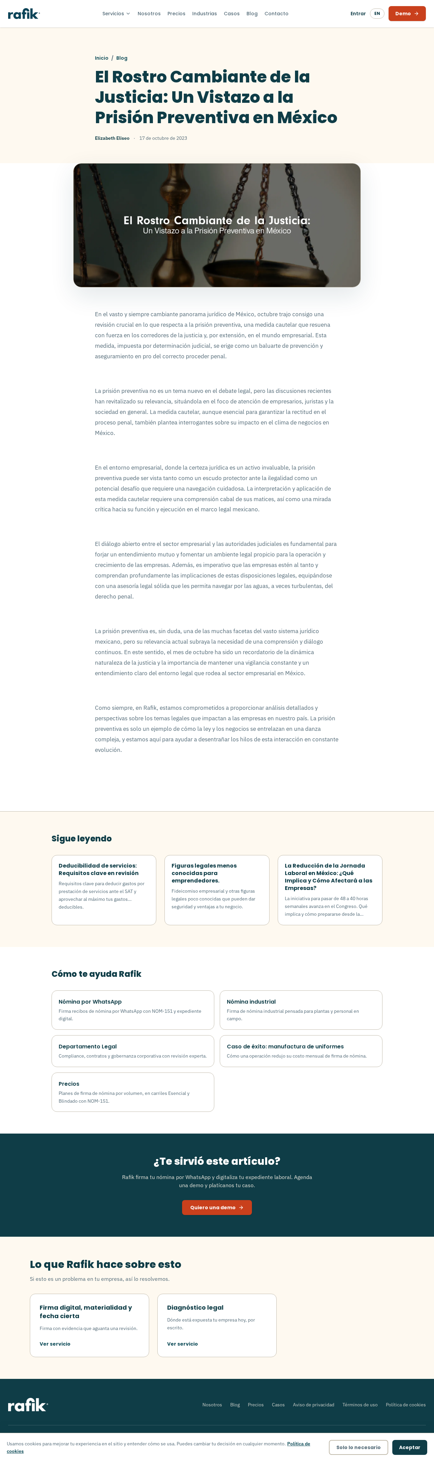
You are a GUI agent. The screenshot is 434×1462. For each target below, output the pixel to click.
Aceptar (409, 1447)
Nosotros (149, 13)
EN (377, 13)
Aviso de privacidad (313, 1405)
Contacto (276, 13)
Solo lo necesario (358, 1447)
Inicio (101, 58)
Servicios (113, 13)
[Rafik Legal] (24, 13)
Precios (176, 13)
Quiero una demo (213, 1207)
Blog (252, 13)
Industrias (204, 13)
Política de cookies (406, 1405)
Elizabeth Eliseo (112, 138)
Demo (403, 13)
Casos (232, 13)
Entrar (358, 13)
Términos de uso (360, 1405)
